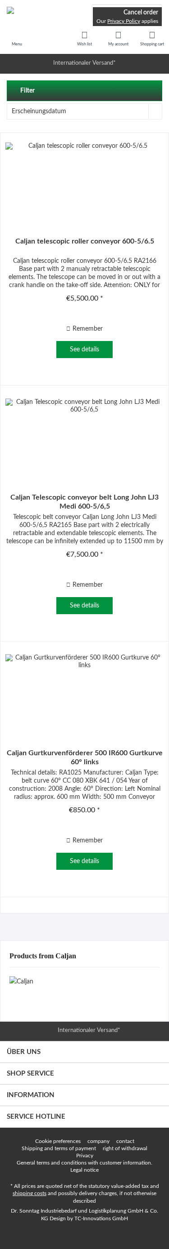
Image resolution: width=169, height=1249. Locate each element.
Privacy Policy (123, 21)
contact (125, 1141)
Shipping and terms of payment (59, 1148)
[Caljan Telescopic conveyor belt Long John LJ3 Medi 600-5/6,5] (84, 439)
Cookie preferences (58, 1141)
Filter (27, 91)
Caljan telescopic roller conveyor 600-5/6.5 (84, 241)
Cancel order (140, 12)
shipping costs (29, 1193)
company (98, 1141)
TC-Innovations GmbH (101, 1218)
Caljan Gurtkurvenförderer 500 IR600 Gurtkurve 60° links (85, 757)
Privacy (84, 1155)
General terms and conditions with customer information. (84, 1162)
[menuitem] (152, 38)
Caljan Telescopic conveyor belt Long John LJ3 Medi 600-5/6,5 (84, 502)
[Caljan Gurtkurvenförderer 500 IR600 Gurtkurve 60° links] (84, 694)
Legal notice (84, 1170)
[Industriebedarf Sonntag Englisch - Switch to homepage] (42, 13)
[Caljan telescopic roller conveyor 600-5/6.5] (84, 182)
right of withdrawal (125, 1148)
